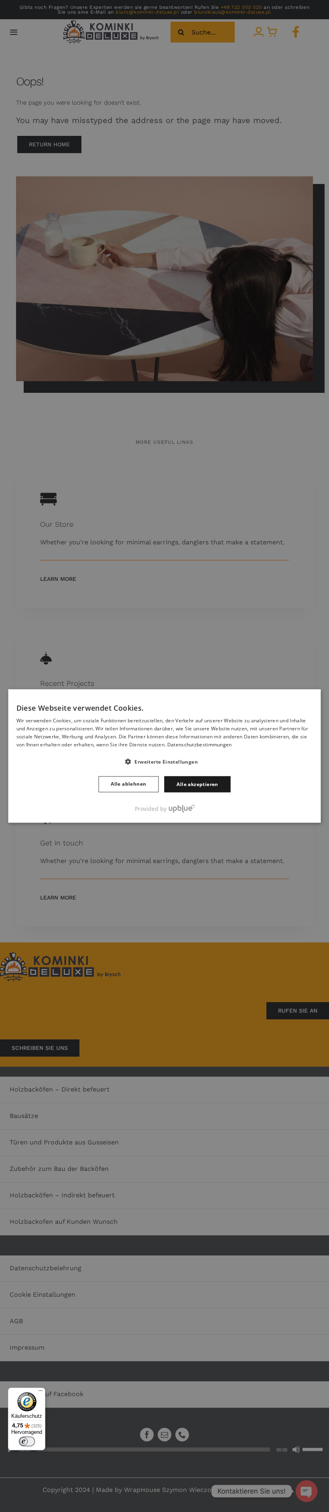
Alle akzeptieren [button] (197, 783)
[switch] (27, 1441)
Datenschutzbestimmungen (199, 744)
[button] (164, 761)
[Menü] (40, 1392)
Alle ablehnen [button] (128, 783)
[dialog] (164, 756)
